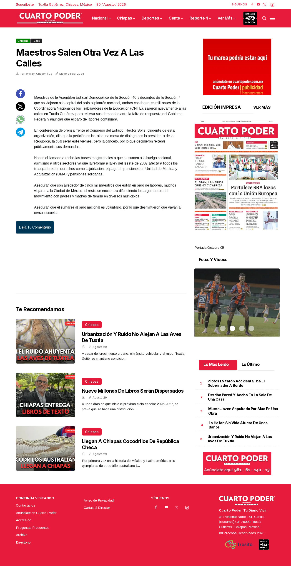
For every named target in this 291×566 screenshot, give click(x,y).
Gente (174, 18)
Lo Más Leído (216, 364)
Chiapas (124, 18)
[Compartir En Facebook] (20, 97)
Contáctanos (25, 505)
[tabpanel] (237, 185)
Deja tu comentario (35, 227)
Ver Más (225, 18)
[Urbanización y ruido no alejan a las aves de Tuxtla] (45, 341)
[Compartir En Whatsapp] (20, 123)
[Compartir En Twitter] (20, 110)
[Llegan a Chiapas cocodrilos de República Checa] (45, 448)
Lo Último (251, 364)
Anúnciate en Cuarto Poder (36, 513)
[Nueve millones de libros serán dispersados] (45, 395)
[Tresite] (238, 544)
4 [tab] (251, 242)
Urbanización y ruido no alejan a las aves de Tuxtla (240, 438)
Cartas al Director (97, 507)
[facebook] (252, 4)
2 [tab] (232, 242)
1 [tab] (223, 242)
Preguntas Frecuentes (32, 527)
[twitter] (264, 4)
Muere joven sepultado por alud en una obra (243, 410)
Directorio (23, 542)
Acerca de (23, 520)
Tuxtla (36, 40)
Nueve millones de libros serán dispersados (133, 391)
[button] (237, 175)
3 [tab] (242, 242)
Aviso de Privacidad (99, 500)
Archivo (22, 535)
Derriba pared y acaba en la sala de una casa (240, 397)
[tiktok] (272, 4)
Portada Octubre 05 (209, 247)
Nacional (100, 18)
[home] (50, 18)
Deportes (150, 18)
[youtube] (258, 4)
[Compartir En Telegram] (20, 135)
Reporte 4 (199, 18)
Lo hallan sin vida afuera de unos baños (238, 425)
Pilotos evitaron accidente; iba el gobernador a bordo (236, 383)
